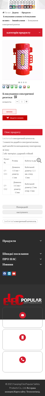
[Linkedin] (9, 273)
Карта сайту (20, 391)
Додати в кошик (17, 118)
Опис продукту (12, 131)
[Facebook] (5, 273)
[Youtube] (14, 273)
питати (9, 111)
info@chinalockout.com (22, 321)
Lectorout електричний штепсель (20, 221)
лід (38, 391)
